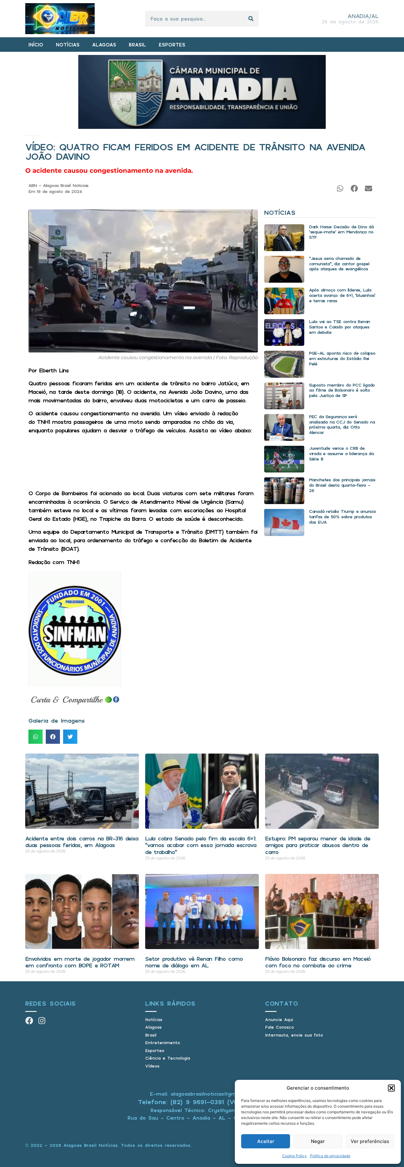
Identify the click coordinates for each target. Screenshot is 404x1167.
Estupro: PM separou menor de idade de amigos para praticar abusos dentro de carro (317, 845)
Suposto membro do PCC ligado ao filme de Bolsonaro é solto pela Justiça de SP (342, 390)
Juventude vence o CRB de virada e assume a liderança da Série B (341, 453)
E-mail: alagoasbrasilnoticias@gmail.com (202, 1094)
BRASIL (137, 44)
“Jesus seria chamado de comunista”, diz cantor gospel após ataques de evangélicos (339, 264)
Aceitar (265, 1141)
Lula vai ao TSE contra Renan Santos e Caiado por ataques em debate (339, 327)
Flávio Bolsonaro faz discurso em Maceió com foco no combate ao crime (318, 962)
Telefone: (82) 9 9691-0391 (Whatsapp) (202, 1102)
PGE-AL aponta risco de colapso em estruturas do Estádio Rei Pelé (342, 358)
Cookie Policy (294, 1155)
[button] (391, 1088)
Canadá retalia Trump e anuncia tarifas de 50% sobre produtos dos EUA (342, 516)
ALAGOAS (104, 44)
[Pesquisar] (251, 19)
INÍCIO (35, 44)
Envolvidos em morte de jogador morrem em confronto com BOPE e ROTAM (79, 962)
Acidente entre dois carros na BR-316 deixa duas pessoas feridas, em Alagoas (81, 842)
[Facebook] (29, 1021)
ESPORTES (172, 44)
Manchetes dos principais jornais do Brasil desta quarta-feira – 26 (342, 485)
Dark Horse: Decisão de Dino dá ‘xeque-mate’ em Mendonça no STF (341, 232)
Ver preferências (370, 1141)
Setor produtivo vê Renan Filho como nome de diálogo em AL (194, 962)
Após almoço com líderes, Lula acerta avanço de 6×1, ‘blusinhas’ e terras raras (342, 295)
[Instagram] (42, 1021)
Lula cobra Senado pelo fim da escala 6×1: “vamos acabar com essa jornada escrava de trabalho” (200, 845)
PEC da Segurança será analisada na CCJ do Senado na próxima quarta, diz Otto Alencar (342, 424)
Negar (318, 1141)
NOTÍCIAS (68, 44)
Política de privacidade (330, 1155)
